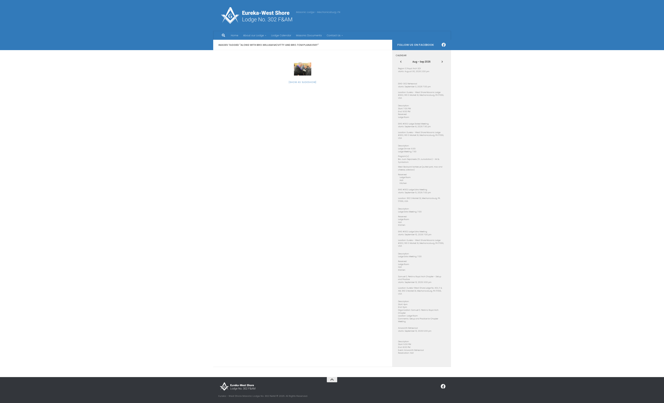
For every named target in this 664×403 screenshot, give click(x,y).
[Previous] (401, 62)
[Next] (442, 62)
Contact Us (333, 35)
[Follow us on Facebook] (444, 45)
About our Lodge (253, 35)
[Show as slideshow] (302, 82)
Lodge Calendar (281, 35)
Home (234, 35)
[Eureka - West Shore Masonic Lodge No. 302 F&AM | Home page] (255, 15)
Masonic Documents (309, 35)
